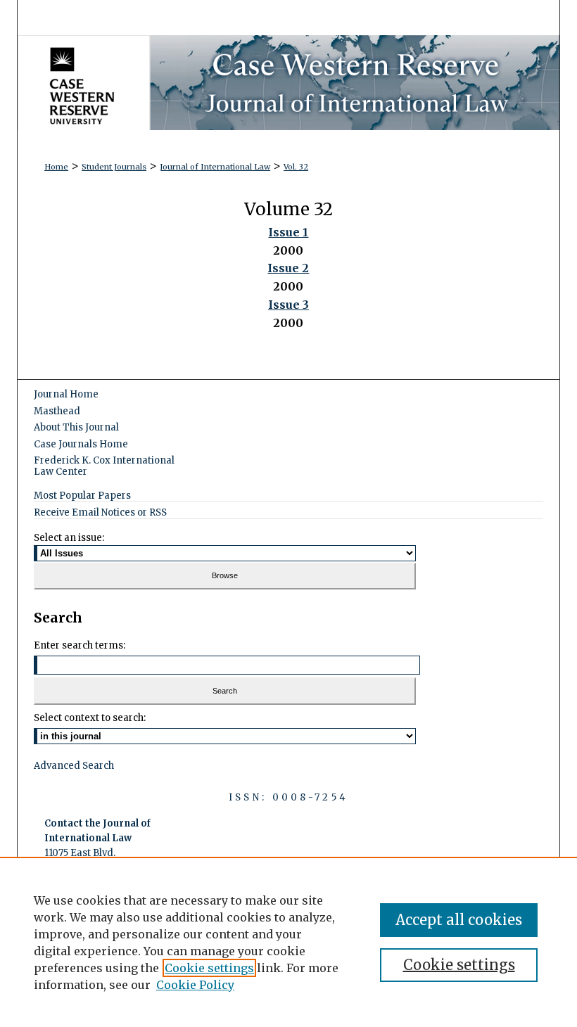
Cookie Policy (195, 985)
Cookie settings (209, 968)
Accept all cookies (458, 920)
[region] (288, 942)
